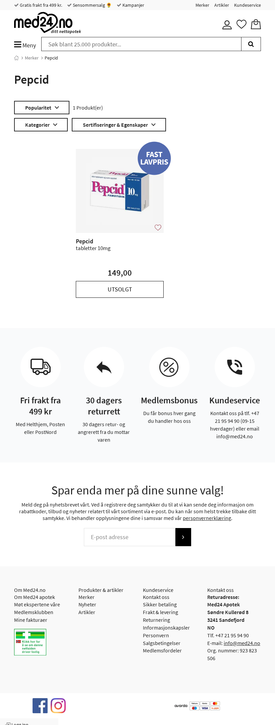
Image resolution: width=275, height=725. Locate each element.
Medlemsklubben (33, 612)
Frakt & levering (160, 612)
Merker (202, 5)
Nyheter (87, 604)
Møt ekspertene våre (37, 604)
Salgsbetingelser (161, 643)
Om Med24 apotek (34, 597)
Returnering (156, 619)
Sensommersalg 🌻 (92, 5)
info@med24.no (242, 643)
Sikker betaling (160, 604)
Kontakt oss (156, 597)
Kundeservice (247, 5)
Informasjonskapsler (166, 627)
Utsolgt (120, 289)
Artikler (221, 5)
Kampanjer (132, 5)
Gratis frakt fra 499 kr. (40, 5)
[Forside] (16, 58)
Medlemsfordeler (162, 650)
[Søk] (251, 44)
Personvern (156, 635)
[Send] (183, 537)
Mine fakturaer (30, 619)
